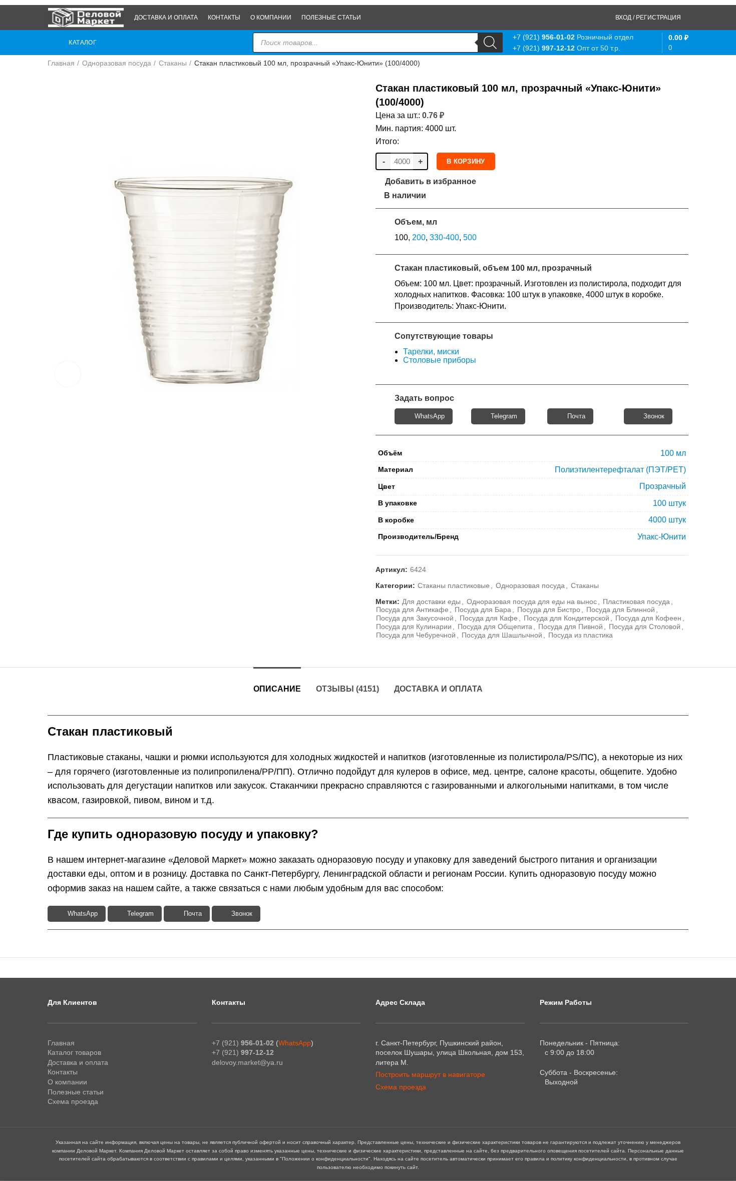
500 (470, 237)
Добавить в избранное (430, 182)
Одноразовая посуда (116, 63)
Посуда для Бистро (548, 610)
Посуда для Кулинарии (414, 627)
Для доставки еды (431, 602)
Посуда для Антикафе (412, 610)
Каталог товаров (74, 1052)
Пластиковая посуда (636, 602)
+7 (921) (544, 37)
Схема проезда (73, 1101)
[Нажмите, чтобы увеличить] (67, 373)
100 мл (673, 453)
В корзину (466, 161)
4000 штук (667, 519)
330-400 (444, 237)
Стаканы (173, 63)
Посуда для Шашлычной (502, 635)
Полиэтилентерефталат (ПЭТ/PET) (620, 469)
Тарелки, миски (431, 351)
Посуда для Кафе (489, 618)
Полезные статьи (76, 1092)
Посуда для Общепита (495, 627)
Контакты (63, 1072)
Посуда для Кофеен (648, 618)
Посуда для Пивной (570, 627)
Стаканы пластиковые (454, 585)
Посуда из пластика (580, 635)
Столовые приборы (439, 360)
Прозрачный (662, 486)
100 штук (669, 503)
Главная (61, 63)
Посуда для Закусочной (415, 618)
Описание (277, 689)
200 (419, 237)
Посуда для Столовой (644, 627)
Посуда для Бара (483, 610)
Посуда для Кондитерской (566, 618)
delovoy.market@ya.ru (247, 1062)
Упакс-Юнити (661, 536)
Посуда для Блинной (620, 610)
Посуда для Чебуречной (416, 635)
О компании (67, 1082)
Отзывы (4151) (347, 689)
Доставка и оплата (438, 689)
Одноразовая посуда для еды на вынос (532, 602)
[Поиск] (490, 43)
